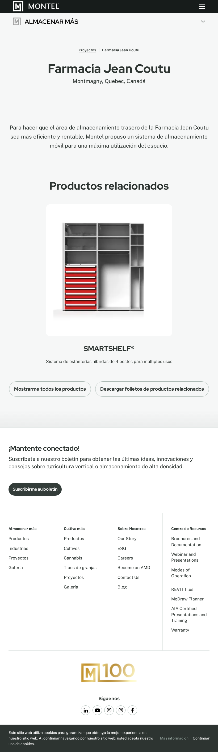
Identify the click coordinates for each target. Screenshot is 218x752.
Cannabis (73, 558)
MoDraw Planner (187, 598)
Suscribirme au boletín (35, 489)
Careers (125, 558)
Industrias (18, 548)
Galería (16, 567)
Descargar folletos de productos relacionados (152, 389)
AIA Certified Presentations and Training (189, 614)
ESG (122, 548)
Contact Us (128, 577)
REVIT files (182, 589)
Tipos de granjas (80, 567)
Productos (19, 538)
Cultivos (71, 548)
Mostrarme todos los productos (50, 389)
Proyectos (87, 50)
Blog (122, 587)
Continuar (201, 738)
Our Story (127, 538)
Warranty (180, 630)
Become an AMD (134, 567)
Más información (174, 738)
